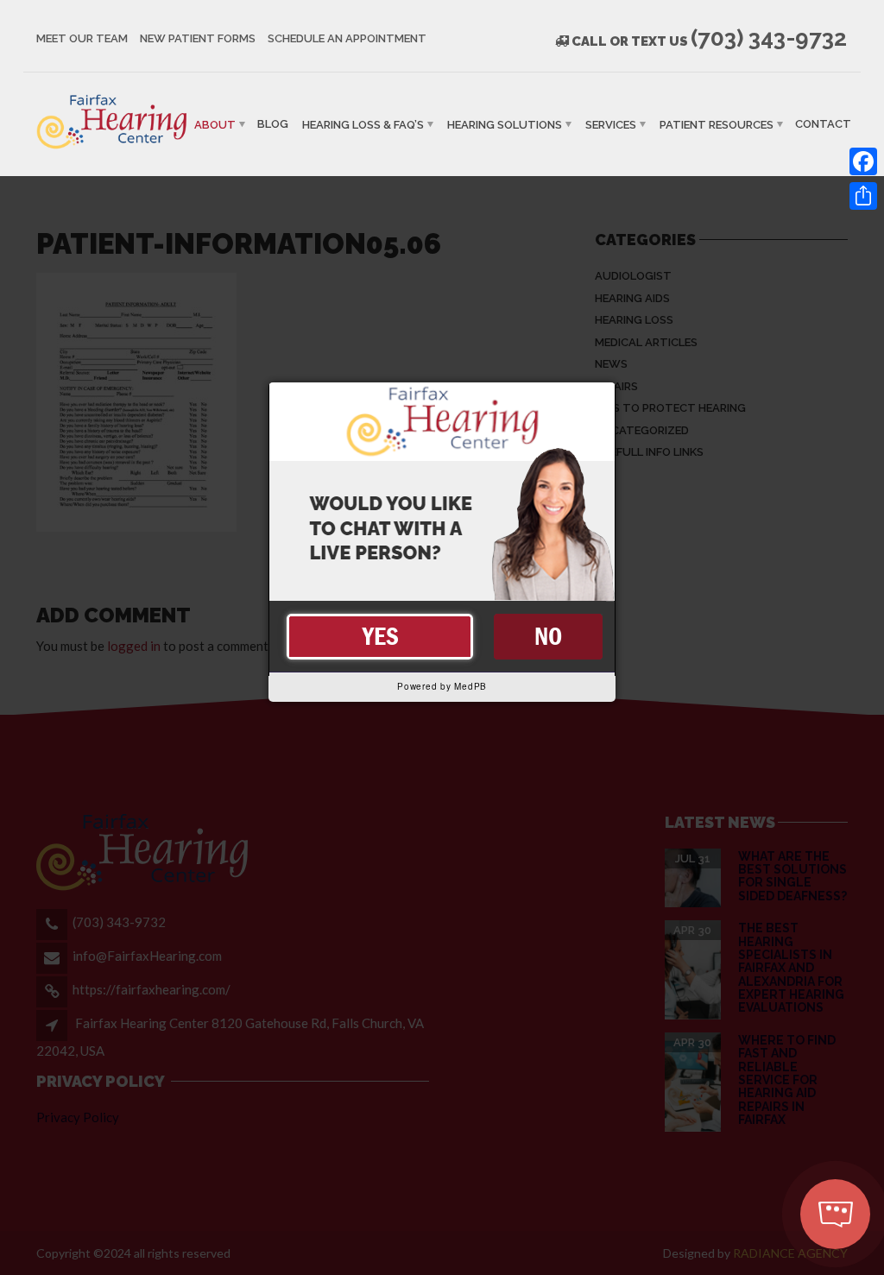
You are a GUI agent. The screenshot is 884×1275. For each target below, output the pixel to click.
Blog (272, 123)
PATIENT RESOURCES (717, 123)
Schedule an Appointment (347, 38)
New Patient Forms (198, 38)
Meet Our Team (82, 38)
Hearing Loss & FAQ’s (363, 123)
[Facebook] (863, 161)
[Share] (863, 196)
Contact (823, 123)
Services (610, 123)
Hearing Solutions (504, 123)
